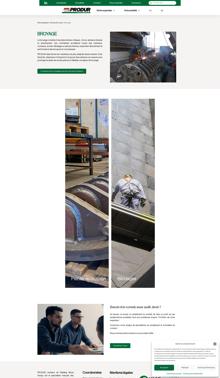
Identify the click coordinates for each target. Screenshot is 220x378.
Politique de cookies (174, 373)
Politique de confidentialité (193, 373)
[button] (215, 344)
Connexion (136, 3)
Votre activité (130, 10)
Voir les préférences (206, 368)
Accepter (164, 368)
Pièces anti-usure (56, 23)
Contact (97, 3)
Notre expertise (104, 10)
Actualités (79, 3)
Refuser (185, 368)
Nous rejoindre (116, 3)
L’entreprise (61, 3)
